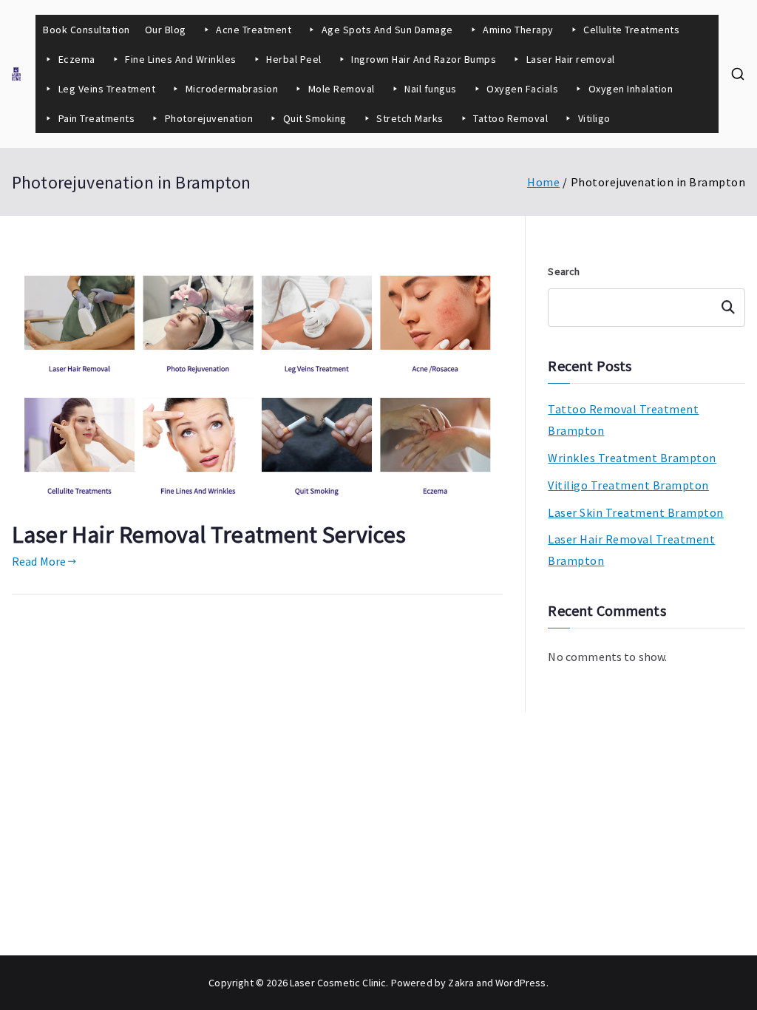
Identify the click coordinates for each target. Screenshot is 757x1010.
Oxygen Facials (522, 88)
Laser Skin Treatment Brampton (636, 512)
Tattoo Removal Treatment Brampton (623, 419)
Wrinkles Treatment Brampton (632, 457)
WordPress (520, 982)
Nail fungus (430, 88)
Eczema (76, 59)
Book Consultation (86, 29)
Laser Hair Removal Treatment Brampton (631, 550)
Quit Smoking (315, 118)
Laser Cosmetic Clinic (338, 982)
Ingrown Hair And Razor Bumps (423, 59)
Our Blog (165, 29)
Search (564, 271)
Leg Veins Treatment (107, 88)
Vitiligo (594, 118)
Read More (39, 561)
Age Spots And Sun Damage (387, 29)
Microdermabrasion (232, 88)
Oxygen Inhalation (632, 88)
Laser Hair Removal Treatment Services (209, 534)
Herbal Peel (294, 59)
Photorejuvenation (209, 118)
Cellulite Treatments (631, 29)
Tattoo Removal (510, 118)
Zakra (461, 982)
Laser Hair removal (570, 59)
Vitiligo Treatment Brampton (628, 485)
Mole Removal (341, 88)
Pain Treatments (96, 118)
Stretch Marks (410, 118)
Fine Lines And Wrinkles (181, 59)
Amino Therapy (518, 29)
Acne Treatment (253, 29)
